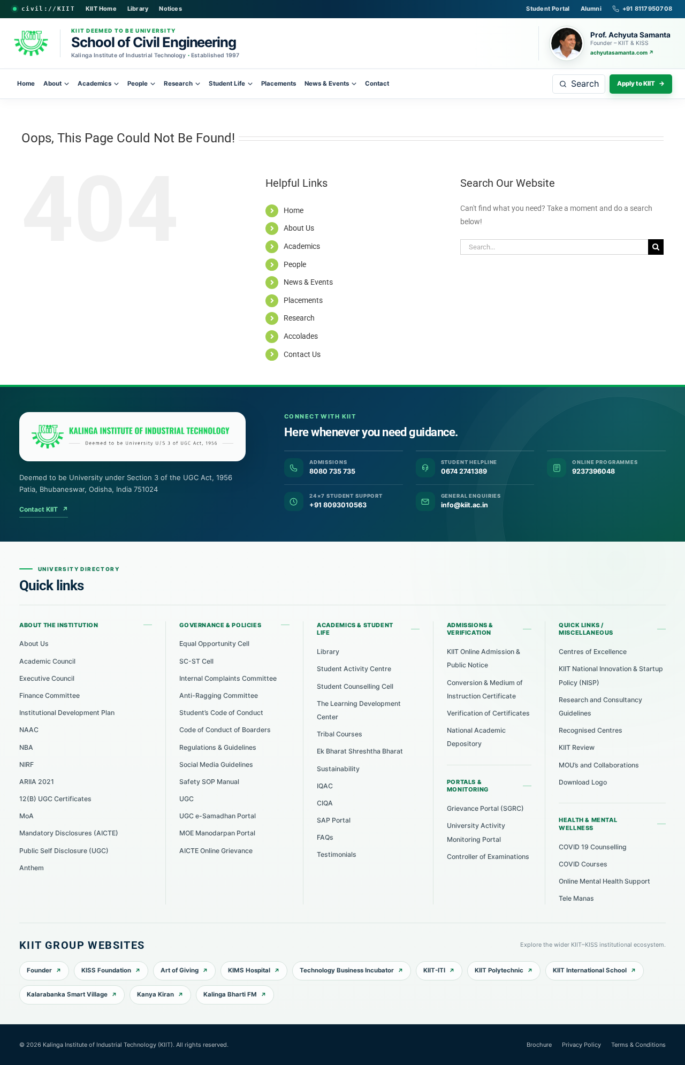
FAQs (325, 837)
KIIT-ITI (434, 970)
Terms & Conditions (638, 1044)
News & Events (327, 83)
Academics (94, 83)
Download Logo (583, 782)
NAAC (29, 730)
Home (26, 83)
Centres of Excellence (593, 652)
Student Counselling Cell (355, 686)
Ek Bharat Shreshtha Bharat (360, 751)
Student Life (227, 83)
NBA (26, 747)
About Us (299, 228)
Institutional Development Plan (67, 713)
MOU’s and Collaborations (599, 765)
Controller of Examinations (488, 857)
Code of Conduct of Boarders (225, 730)
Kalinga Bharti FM (230, 994)
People (137, 83)
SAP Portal (334, 820)
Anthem (31, 868)
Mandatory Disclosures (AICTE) (68, 833)
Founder (39, 970)
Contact (377, 83)
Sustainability (338, 769)
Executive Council (46, 678)
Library (138, 8)
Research (178, 83)
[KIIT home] (132, 436)
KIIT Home (101, 8)
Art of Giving (180, 970)
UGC (186, 799)
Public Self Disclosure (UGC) (64, 851)
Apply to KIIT (641, 83)
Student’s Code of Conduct (221, 713)
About (52, 83)
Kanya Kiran (155, 994)
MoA (26, 816)
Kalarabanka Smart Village (67, 994)
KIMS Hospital (249, 970)
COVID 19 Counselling (593, 847)
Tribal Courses (339, 734)
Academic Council (47, 661)
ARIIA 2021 (36, 782)
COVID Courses (583, 864)
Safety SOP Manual (209, 782)
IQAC (325, 786)
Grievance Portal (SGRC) (485, 808)
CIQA (325, 803)
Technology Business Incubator (347, 970)
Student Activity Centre (354, 669)
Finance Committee (49, 695)
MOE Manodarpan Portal (217, 833)
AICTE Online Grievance (216, 851)
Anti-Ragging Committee (218, 695)
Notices (170, 8)
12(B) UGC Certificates (55, 799)
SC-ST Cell (196, 661)
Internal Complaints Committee (228, 678)
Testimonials (336, 854)
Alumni (591, 8)
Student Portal (547, 8)
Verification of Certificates (488, 713)
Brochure (539, 1044)
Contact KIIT (43, 509)
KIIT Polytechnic (499, 970)
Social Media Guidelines (216, 764)
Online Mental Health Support (604, 881)
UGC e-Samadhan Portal (217, 816)
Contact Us (302, 354)
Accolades (301, 336)
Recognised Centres (590, 730)
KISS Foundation (106, 970)
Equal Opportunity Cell (214, 644)
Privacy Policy (581, 1044)
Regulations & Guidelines (217, 747)
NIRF (26, 764)
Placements (278, 83)
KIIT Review (577, 747)
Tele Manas (576, 898)
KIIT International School (590, 970)
